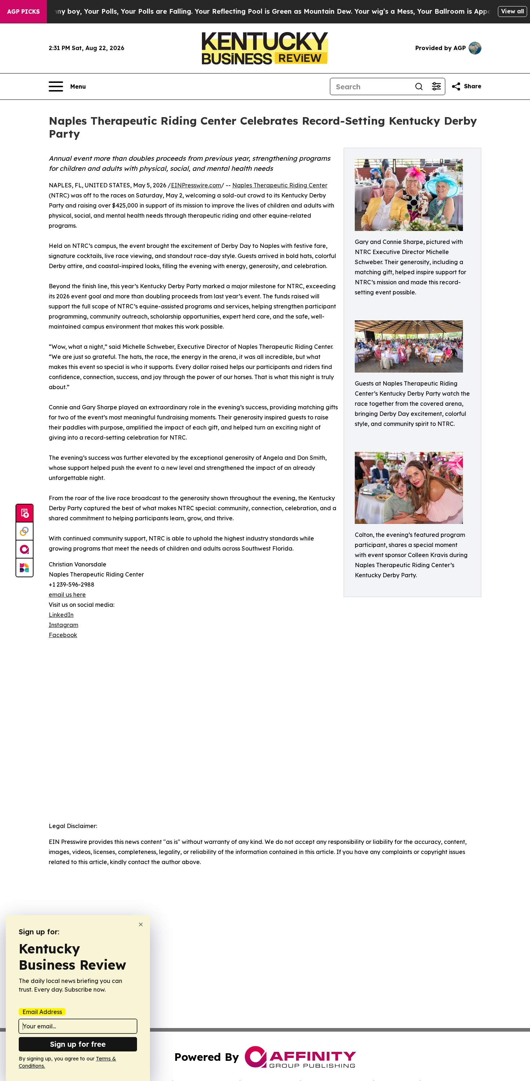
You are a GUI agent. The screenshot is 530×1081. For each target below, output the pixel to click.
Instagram (63, 624)
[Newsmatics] (24, 568)
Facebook (63, 635)
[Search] (419, 86)
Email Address (42, 1011)
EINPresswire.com (196, 185)
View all (512, 11)
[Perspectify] (24, 531)
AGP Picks (23, 11)
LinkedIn (61, 614)
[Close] (140, 924)
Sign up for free (78, 1044)
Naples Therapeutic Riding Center (279, 185)
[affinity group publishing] (24, 549)
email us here (67, 594)
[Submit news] (24, 513)
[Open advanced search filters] (436, 86)
